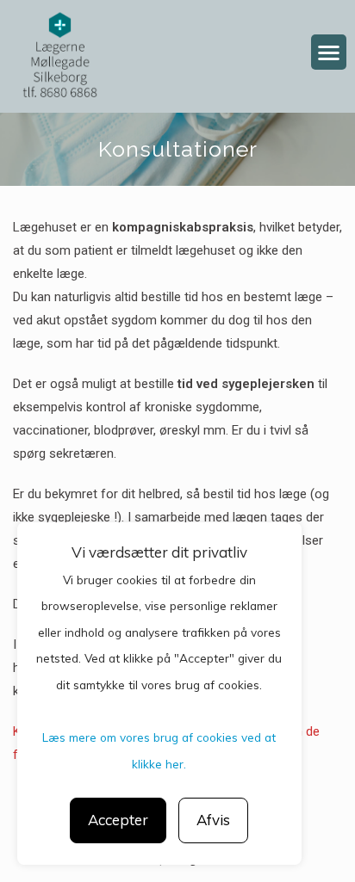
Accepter (118, 820)
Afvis (213, 820)
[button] (328, 52)
